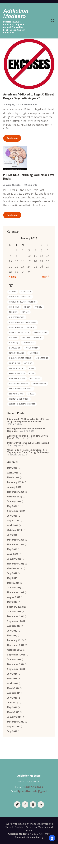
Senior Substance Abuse (21, 389)
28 (10, 272)
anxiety (38, 307)
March (13, 477)
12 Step (12, 292)
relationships (39, 383)
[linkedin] (41, 804)
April (12, 472)
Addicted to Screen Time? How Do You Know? (27, 436)
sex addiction (16, 394)
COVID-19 (13, 343)
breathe (13, 312)
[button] (45, 21)
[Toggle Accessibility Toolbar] (52, 838)
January (14, 487)
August (13, 520)
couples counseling (32, 338)
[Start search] (53, 20)
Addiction (26, 292)
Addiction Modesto (18, 833)
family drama (31, 348)
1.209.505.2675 (33, 787)
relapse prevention (18, 383)
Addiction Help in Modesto (22, 302)
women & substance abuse (22, 404)
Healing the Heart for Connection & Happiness (26, 429)
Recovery (35, 378)
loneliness (14, 363)
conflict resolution (19, 332)
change (25, 312)
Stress (31, 394)
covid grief (28, 343)
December (15, 539)
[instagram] (33, 804)
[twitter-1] (17, 804)
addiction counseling (20, 297)
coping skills (40, 332)
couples (13, 338)
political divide (17, 368)
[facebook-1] (25, 804)
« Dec (12, 276)
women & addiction (19, 399)
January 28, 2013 (12, 185)
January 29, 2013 (12, 104)
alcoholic (14, 307)
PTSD (31, 373)
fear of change (16, 353)
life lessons (42, 358)
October (14, 496)
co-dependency (16, 317)
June (12, 702)
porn (31, 368)
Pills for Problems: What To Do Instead (28, 443)
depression (14, 348)
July (12, 515)
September (16, 511)
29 (16, 272)
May (12, 467)
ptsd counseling (17, 378)
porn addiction (17, 373)
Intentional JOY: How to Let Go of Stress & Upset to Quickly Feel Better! (28, 420)
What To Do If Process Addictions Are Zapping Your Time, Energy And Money (28, 451)
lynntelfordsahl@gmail (32, 791)
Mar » (45, 276)
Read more (12, 138)
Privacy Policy (35, 837)
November (15, 491)
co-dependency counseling (22, 322)
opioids (28, 363)
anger (27, 307)
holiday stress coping (20, 358)
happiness (34, 353)
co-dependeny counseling (22, 327)
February (15, 482)
